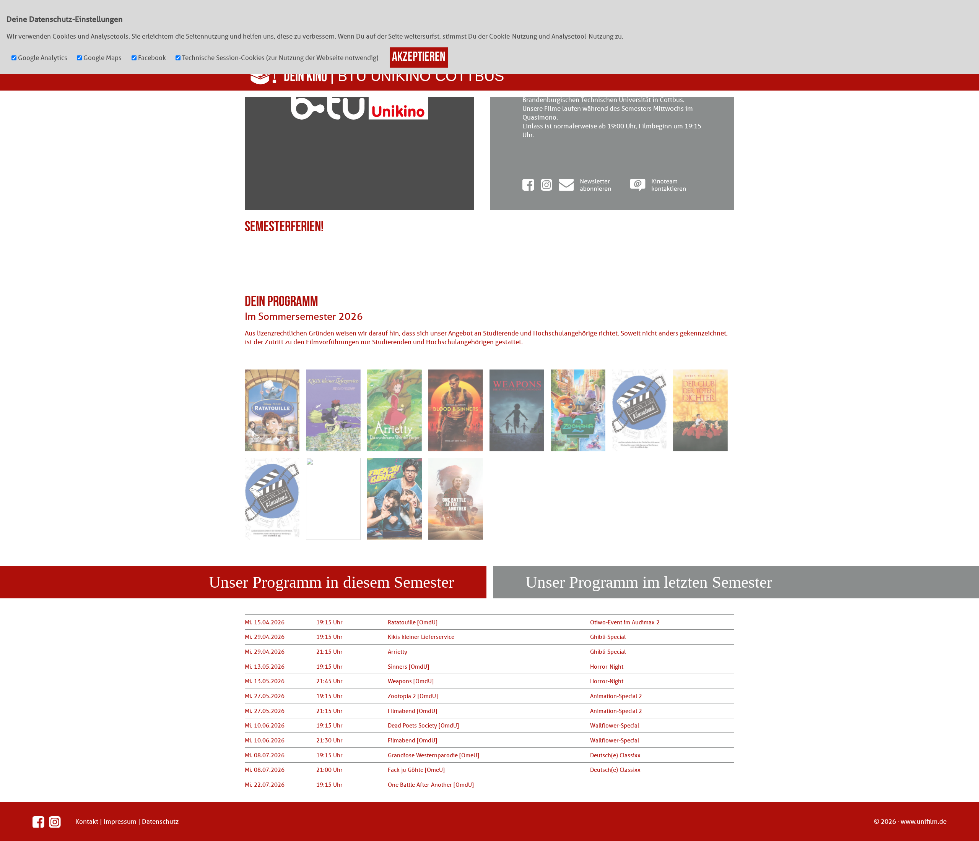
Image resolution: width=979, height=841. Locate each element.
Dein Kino (305, 76)
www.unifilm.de (923, 821)
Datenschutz (160, 821)
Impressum (120, 821)
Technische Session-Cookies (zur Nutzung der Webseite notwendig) (280, 57)
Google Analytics (42, 57)
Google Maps (102, 57)
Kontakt (86, 821)
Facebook (152, 57)
